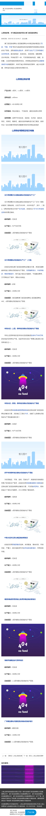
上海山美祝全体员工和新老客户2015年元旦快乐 (16, 767)
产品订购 (30, 812)
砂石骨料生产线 (11, 339)
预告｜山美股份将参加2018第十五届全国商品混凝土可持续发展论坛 (22, 782)
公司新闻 (36, 21)
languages (41, 3)
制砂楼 (35, 43)
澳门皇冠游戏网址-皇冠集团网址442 (12, 21)
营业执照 (39, 806)
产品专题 (30, 3)
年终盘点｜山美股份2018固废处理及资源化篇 (16, 771)
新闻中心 (29, 21)
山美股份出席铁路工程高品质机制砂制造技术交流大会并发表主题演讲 (23, 778)
